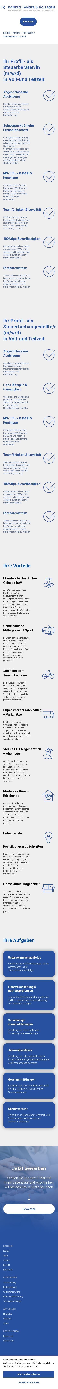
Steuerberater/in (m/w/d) (14, 37)
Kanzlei (6, 33)
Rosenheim (28, 33)
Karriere (16, 33)
